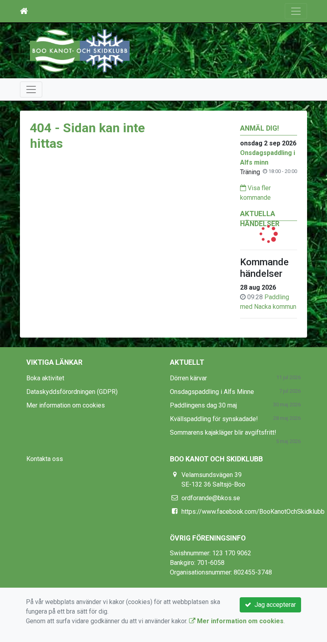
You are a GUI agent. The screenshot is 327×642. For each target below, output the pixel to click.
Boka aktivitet (45, 378)
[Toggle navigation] (296, 11)
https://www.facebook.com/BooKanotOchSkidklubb (253, 511)
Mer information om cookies (65, 405)
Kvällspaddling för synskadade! (214, 419)
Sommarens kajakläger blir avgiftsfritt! (223, 432)
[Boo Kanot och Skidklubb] (80, 50)
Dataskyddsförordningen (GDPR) (72, 392)
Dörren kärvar (188, 378)
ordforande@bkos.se (210, 498)
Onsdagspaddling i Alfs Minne (212, 392)
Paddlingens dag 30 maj (203, 405)
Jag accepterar (273, 604)
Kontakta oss (44, 459)
